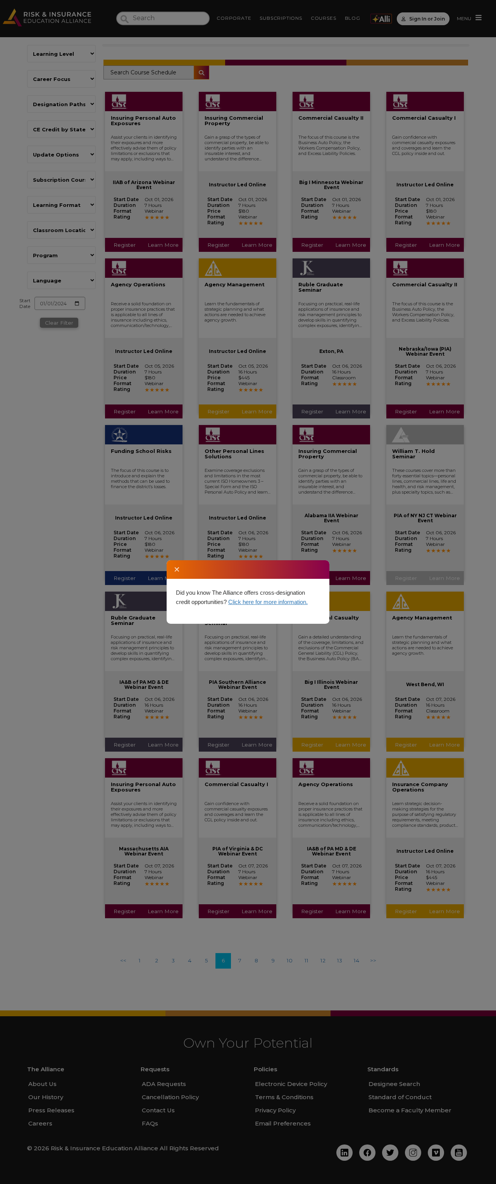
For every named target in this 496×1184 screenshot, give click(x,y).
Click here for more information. (268, 602)
